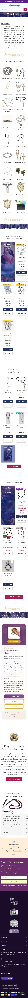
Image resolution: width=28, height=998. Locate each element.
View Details (22, 277)
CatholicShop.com (14, 988)
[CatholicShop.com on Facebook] (2, 974)
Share (15, 706)
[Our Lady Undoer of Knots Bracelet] (22, 493)
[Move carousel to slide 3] (14, 854)
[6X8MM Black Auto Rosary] (22, 383)
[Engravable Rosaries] (8, 262)
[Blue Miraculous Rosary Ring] (8, 566)
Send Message (7, 959)
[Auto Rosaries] (8, 453)
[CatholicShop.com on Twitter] (4, 974)
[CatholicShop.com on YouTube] (9, 974)
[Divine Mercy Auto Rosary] (22, 418)
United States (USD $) (9, 985)
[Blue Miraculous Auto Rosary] (8, 383)
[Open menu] (2, 5)
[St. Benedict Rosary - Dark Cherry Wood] (22, 533)
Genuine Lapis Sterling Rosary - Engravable (22, 298)
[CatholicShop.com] (14, 5)
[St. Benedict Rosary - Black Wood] (8, 533)
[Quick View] (25, 245)
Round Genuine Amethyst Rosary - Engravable (8, 335)
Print (15, 701)
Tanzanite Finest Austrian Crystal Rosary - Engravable (8, 298)
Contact (8, 954)
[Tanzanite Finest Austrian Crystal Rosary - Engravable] (8, 289)
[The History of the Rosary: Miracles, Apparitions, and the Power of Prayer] (12, 806)
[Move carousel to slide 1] (12, 854)
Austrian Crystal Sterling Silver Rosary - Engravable (21, 259)
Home (2, 20)
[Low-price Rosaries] (8, 505)
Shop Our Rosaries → (14, 717)
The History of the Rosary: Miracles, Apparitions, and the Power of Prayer (11, 818)
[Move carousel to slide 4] (15, 854)
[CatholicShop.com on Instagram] (7, 974)
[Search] (25, 9)
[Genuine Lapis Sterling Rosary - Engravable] (22, 289)
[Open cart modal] (25, 5)
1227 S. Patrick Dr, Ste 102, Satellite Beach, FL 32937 (15, 965)
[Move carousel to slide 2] (13, 854)
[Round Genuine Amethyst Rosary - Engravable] (8, 326)
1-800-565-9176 (8, 962)
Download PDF (15, 696)
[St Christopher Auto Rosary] (8, 418)
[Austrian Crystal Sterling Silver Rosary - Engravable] (22, 249)
